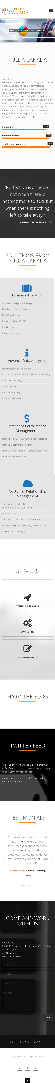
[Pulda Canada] (15, 12)
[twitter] (35, 1068)
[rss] (19, 1068)
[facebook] (27, 1068)
